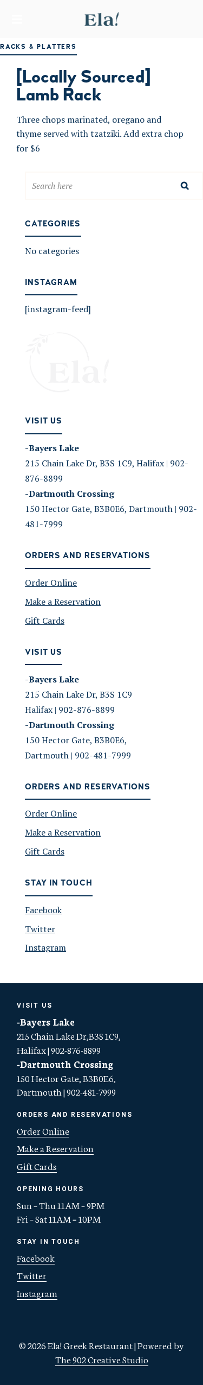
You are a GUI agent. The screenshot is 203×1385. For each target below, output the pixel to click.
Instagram (45, 947)
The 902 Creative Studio (101, 1358)
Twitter (40, 929)
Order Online (51, 583)
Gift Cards (44, 621)
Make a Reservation (63, 602)
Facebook (43, 910)
